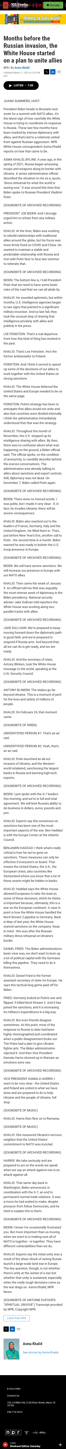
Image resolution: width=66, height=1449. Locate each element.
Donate (55, 5)
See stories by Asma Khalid (40, 1352)
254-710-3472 (15, 1412)
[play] (5, 1444)
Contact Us (13, 1395)
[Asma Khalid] (11, 1349)
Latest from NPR (16, 1318)
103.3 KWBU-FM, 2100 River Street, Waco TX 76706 (31, 1404)
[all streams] (61, 1444)
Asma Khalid (22, 67)
